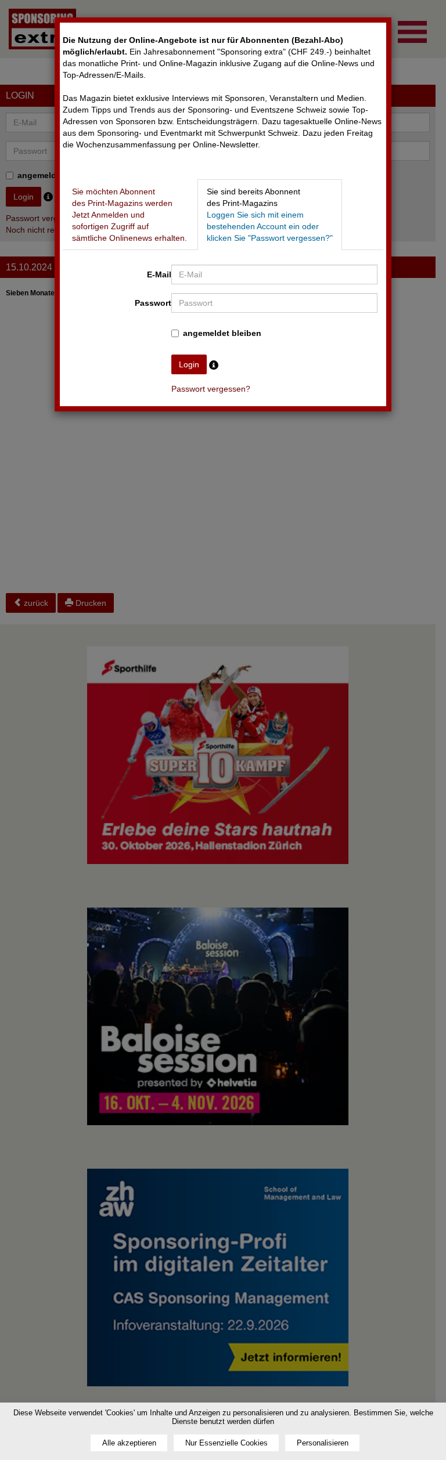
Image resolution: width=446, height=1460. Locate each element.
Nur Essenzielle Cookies (226, 1443)
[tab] (129, 214)
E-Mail (159, 274)
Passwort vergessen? (210, 388)
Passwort (153, 303)
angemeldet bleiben (222, 333)
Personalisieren (322, 1443)
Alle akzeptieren (129, 1443)
